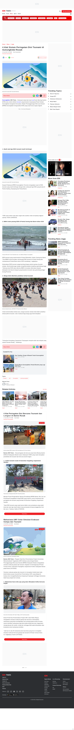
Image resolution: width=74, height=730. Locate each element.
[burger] (71, 14)
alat (36, 101)
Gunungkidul (6, 101)
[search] (60, 11)
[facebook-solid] (37, 96)
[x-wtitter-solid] (41, 96)
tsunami (25, 103)
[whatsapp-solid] (34, 96)
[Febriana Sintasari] (3, 395)
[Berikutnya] (47, 479)
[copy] (44, 96)
